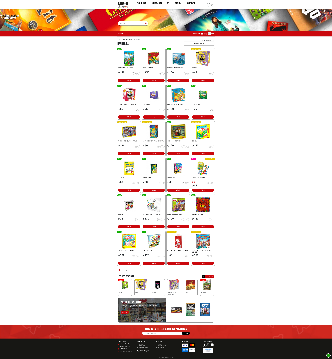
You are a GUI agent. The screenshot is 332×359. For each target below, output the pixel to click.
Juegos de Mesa (141, 3)
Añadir (129, 80)
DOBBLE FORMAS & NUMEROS (127, 104)
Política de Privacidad (144, 350)
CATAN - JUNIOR (148, 68)
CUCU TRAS (121, 177)
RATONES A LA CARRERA (175, 104)
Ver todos (209, 276)
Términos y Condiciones (144, 352)
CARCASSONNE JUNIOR (125, 68)
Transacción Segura (143, 347)
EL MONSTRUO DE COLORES (152, 214)
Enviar (186, 333)
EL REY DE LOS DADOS (174, 214)
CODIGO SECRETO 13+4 (174, 141)
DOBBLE (194, 68)
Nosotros (141, 344)
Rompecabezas (157, 3)
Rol (168, 3)
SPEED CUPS (171, 177)
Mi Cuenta (160, 344)
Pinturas (178, 3)
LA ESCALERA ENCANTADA (175, 68)
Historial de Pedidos (162, 345)
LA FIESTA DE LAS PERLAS (126, 250)
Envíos (140, 348)
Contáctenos (161, 347)
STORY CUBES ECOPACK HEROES (177, 250)
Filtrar (120, 33)
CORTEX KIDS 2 (197, 104)
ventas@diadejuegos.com (126, 351)
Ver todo (124, 312)
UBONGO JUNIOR (197, 214)
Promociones (142, 345)
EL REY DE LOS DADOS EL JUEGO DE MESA (202, 251)
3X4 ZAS (194, 141)
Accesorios (191, 3)
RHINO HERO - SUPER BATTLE (127, 141)
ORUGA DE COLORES (198, 177)
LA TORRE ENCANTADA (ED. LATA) (153, 141)
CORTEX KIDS (147, 104)
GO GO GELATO (147, 250)
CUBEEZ (120, 214)
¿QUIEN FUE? (147, 177)
